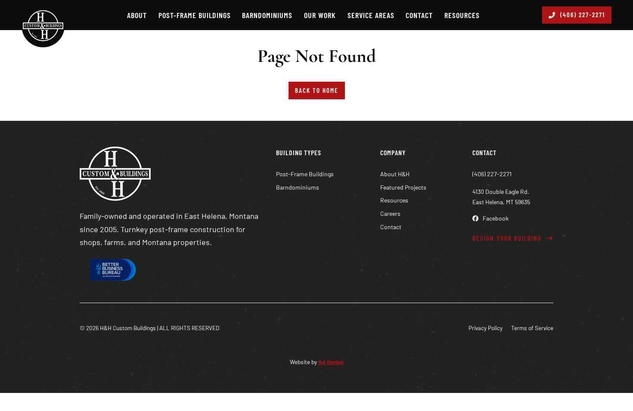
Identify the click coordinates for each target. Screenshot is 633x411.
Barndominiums (267, 15)
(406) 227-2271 (582, 14)
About (137, 15)
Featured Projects (403, 187)
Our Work (320, 15)
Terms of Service (532, 327)
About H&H (395, 174)
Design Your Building (507, 238)
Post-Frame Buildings (194, 15)
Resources (462, 15)
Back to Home (316, 90)
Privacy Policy (486, 327)
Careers (390, 213)
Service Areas (371, 15)
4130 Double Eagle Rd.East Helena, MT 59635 (501, 197)
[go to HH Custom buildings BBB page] (112, 271)
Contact (419, 15)
